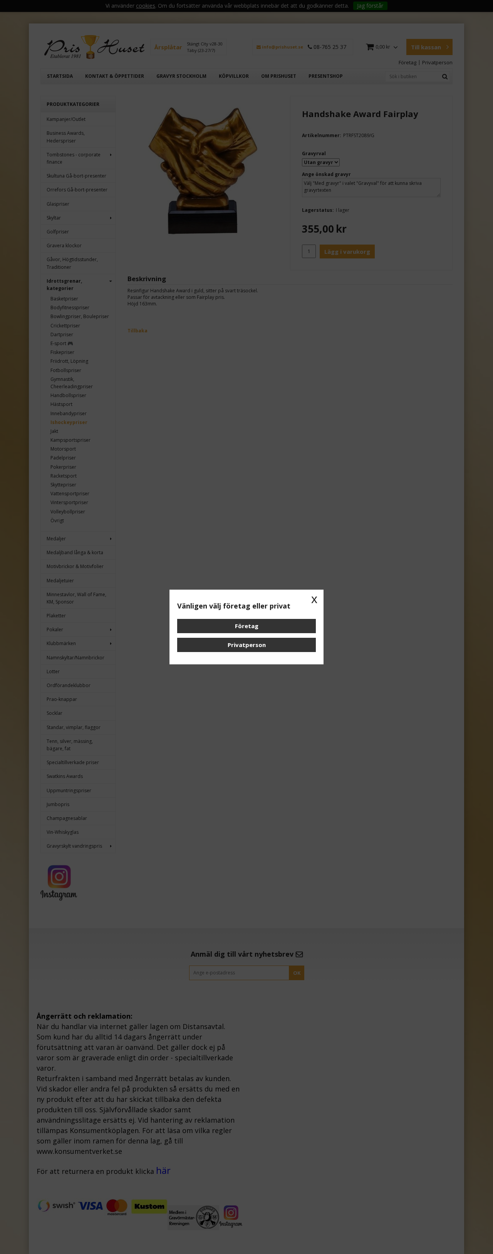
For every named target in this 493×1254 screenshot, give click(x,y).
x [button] (314, 599)
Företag (246, 626)
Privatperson (247, 645)
